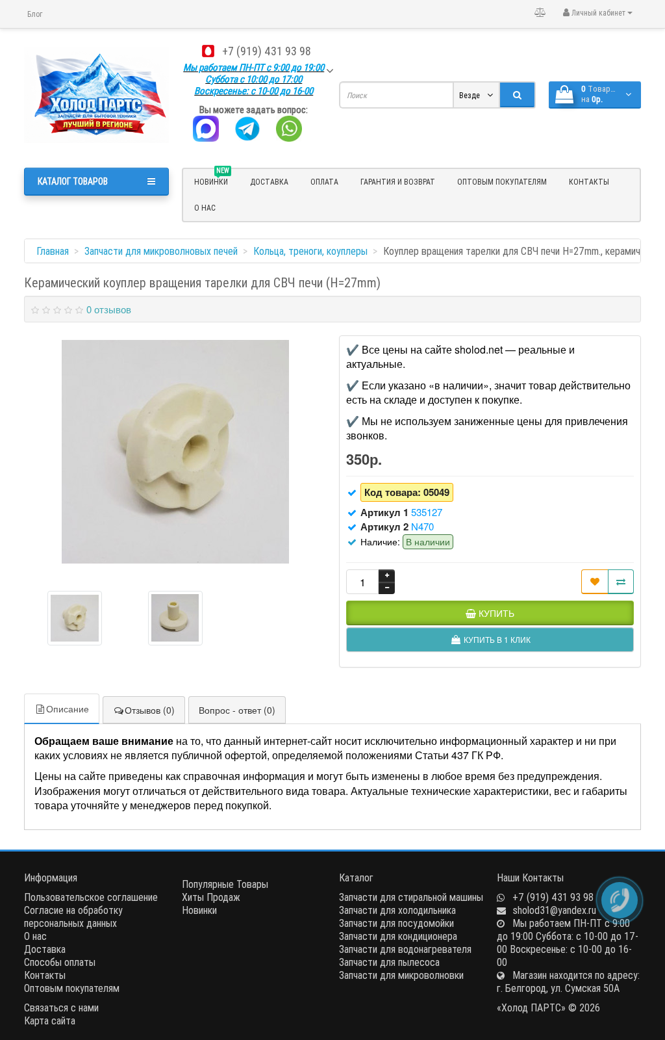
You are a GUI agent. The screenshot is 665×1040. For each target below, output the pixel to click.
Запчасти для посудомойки (396, 923)
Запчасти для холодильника (397, 910)
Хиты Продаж (211, 897)
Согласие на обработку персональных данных (73, 917)
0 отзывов (108, 309)
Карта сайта (49, 1020)
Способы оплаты (59, 962)
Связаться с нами (61, 1007)
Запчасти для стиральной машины (411, 897)
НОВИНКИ (211, 180)
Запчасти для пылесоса (389, 962)
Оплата (324, 182)
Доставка (269, 182)
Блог (34, 14)
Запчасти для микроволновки (401, 975)
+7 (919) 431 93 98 (266, 51)
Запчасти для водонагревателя (405, 949)
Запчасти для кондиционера (398, 936)
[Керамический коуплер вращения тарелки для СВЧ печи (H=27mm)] (175, 451)
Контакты (589, 182)
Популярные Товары (225, 884)
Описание (67, 708)
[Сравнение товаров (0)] (540, 12)
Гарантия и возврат (397, 182)
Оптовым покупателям (502, 182)
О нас (205, 208)
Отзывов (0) (150, 709)
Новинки (199, 910)
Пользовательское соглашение (91, 897)
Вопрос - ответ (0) (237, 709)
